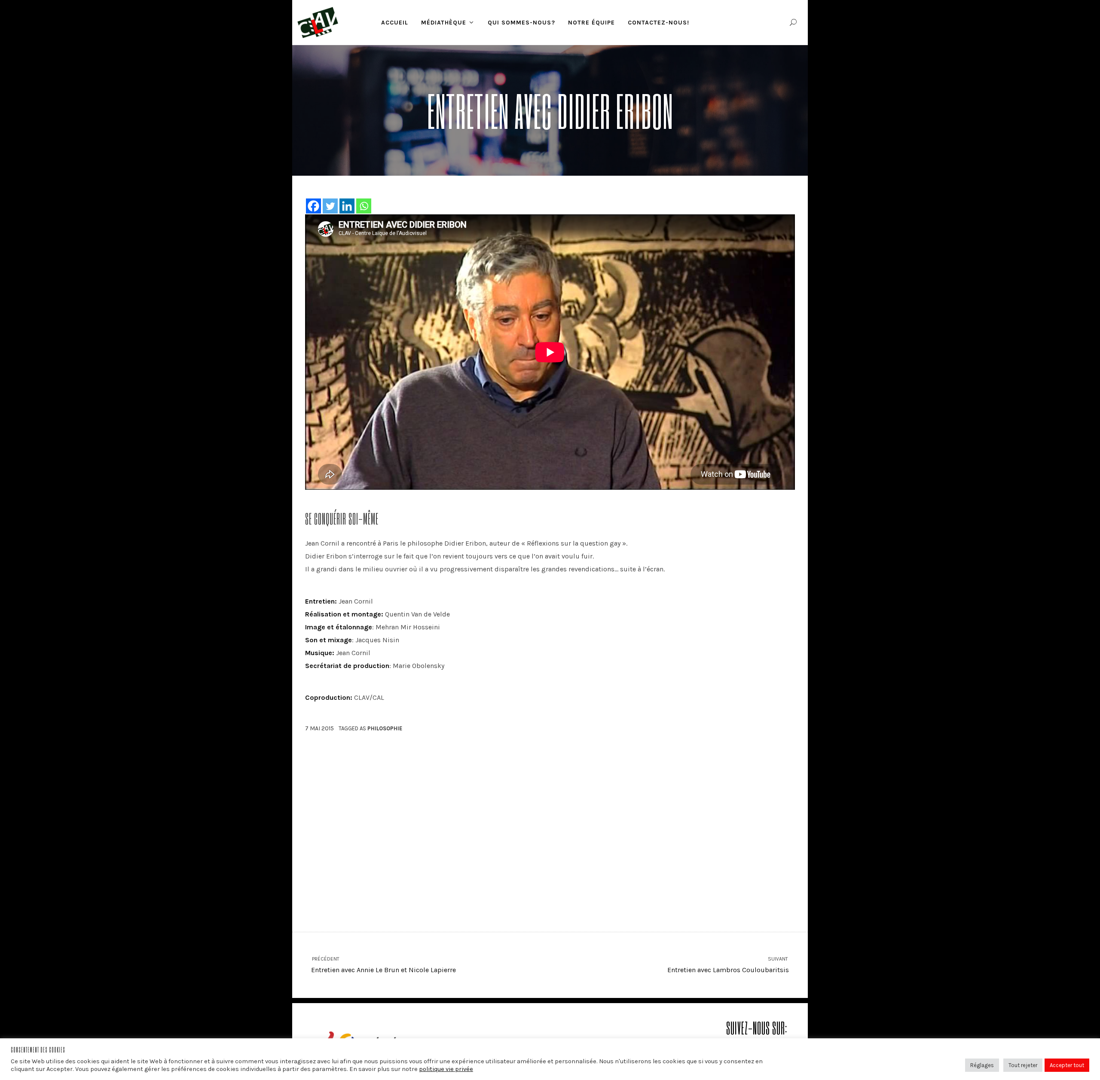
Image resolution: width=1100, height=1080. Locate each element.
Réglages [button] (982, 1065)
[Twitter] (330, 206)
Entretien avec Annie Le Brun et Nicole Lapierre (383, 965)
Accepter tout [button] (1067, 1065)
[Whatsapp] (363, 206)
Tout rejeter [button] (1022, 1065)
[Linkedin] (346, 206)
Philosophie (384, 728)
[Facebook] (313, 206)
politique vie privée (446, 1069)
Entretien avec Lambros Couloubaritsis (728, 965)
